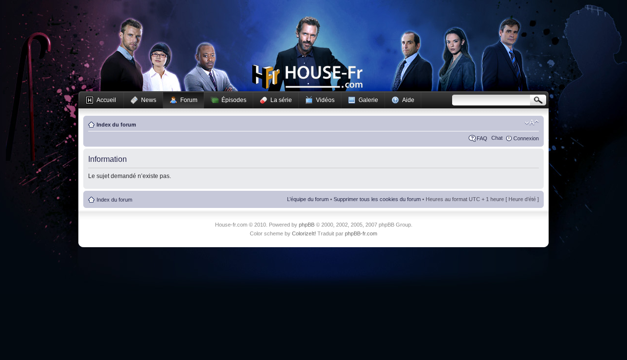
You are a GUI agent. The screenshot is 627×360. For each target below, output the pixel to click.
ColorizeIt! (304, 233)
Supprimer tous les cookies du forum (377, 199)
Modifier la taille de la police (532, 122)
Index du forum (116, 125)
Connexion (526, 138)
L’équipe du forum (308, 199)
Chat (497, 138)
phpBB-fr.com (361, 233)
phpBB (306, 225)
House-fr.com (307, 77)
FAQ (482, 138)
